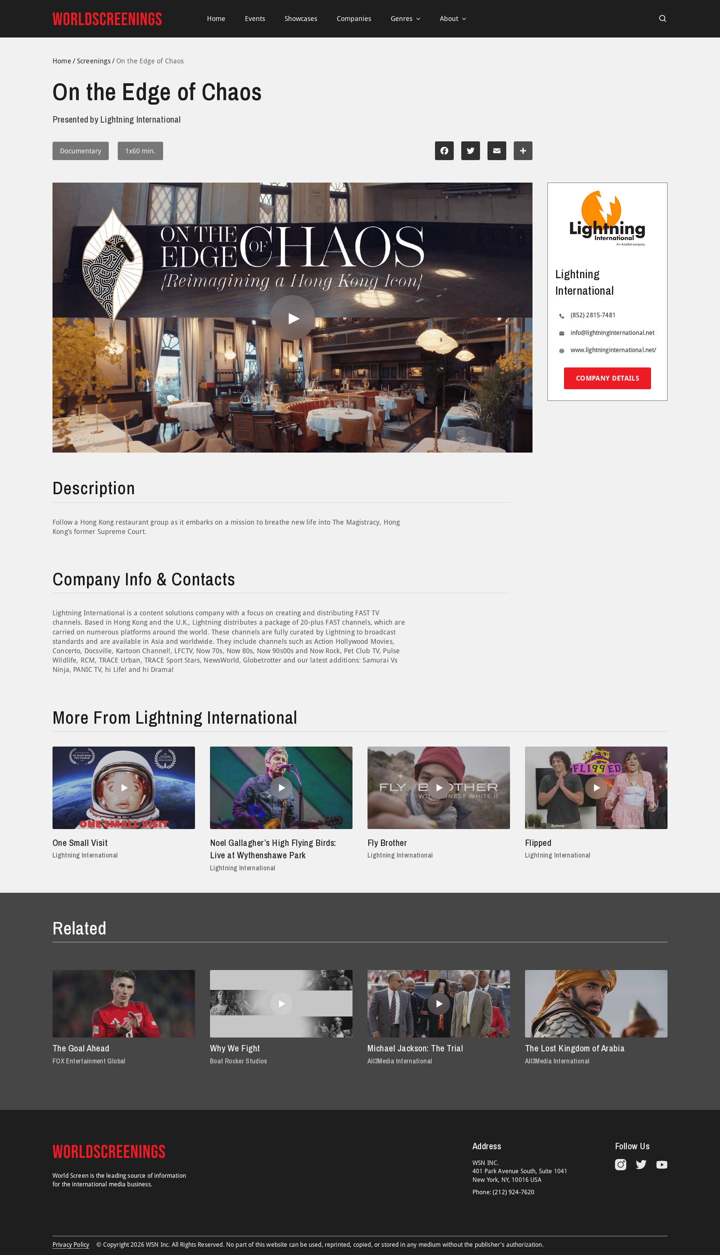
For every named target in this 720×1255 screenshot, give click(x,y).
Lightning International (85, 855)
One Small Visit (80, 843)
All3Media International (400, 1061)
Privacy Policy (70, 1244)
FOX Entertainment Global (89, 1061)
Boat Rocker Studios (238, 1061)
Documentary (80, 151)
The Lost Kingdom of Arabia (575, 1048)
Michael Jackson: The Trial (415, 1048)
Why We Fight (235, 1048)
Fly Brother (387, 843)
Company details (607, 378)
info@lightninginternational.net (613, 332)
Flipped (538, 843)
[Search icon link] (663, 18)
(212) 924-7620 (513, 1192)
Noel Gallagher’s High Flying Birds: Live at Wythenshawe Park (273, 849)
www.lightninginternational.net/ (614, 350)
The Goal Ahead (81, 1048)
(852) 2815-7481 (593, 315)
